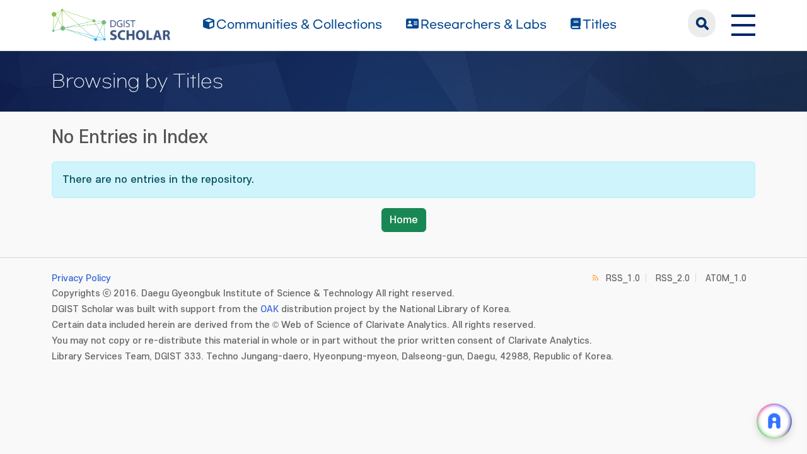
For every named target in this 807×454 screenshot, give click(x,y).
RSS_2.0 (673, 278)
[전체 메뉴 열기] (743, 23)
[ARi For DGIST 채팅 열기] (774, 421)
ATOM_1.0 (725, 278)
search (702, 23)
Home (404, 220)
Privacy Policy (81, 278)
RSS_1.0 (623, 278)
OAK (269, 309)
